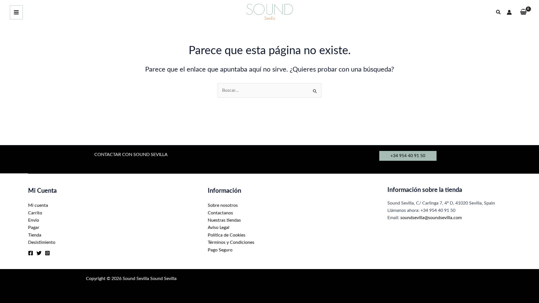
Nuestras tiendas (224, 220)
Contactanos (220, 213)
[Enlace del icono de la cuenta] (509, 12)
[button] (498, 12)
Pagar (33, 227)
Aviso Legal (218, 227)
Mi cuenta (38, 205)
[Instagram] (47, 253)
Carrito (35, 213)
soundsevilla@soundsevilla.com (431, 217)
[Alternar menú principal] (16, 12)
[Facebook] (30, 253)
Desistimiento (41, 242)
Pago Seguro (220, 250)
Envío (33, 220)
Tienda (34, 235)
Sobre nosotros (223, 205)
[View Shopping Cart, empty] (523, 12)
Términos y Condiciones (231, 242)
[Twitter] (39, 253)
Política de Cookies (226, 235)
